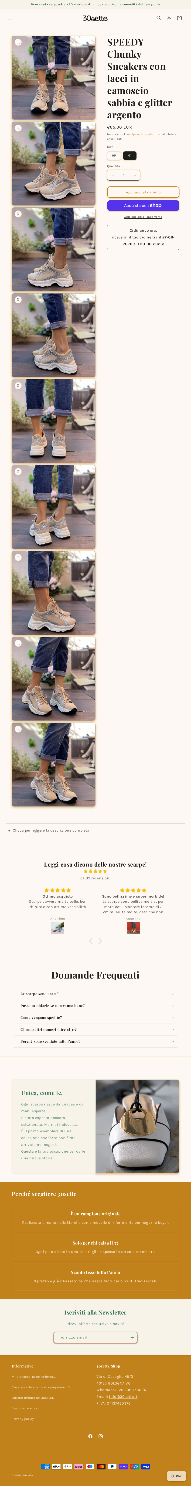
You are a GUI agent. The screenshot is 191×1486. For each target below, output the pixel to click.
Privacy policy (23, 1419)
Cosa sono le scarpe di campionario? (41, 1387)
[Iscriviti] (132, 1337)
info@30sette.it (123, 1396)
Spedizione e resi (25, 1408)
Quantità (113, 166)
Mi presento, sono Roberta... (34, 1377)
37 (116, 156)
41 (130, 155)
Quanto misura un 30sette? (33, 1398)
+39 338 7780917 (132, 1390)
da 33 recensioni (95, 878)
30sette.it (29, 1475)
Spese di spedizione (145, 134)
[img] (95, 871)
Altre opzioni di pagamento (143, 216)
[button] (10, 18)
